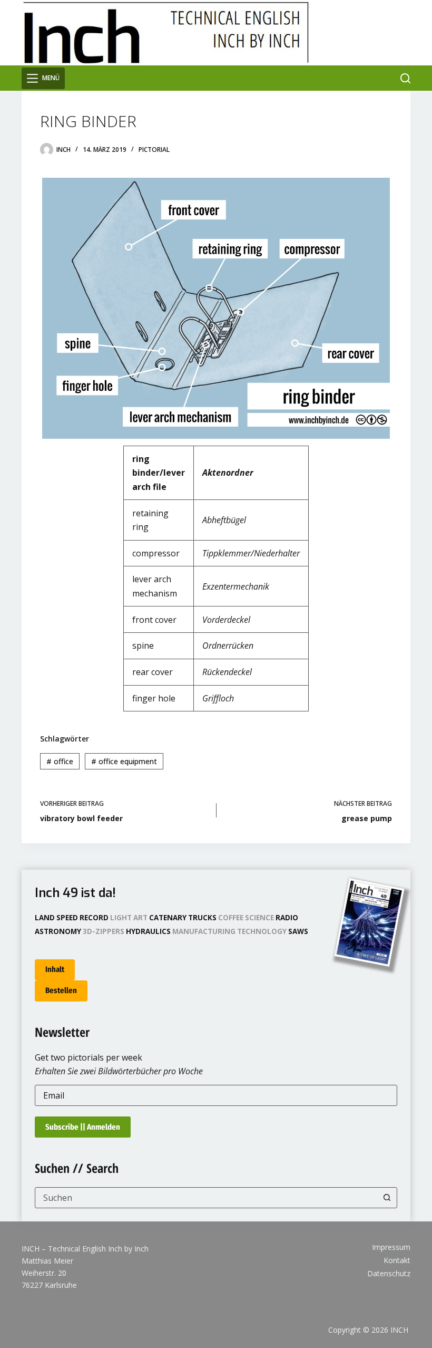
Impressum (391, 1247)
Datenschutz (388, 1273)
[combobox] (206, 1197)
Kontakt (397, 1260)
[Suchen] (405, 78)
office (59, 761)
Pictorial (154, 149)
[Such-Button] (387, 1198)
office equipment (124, 761)
